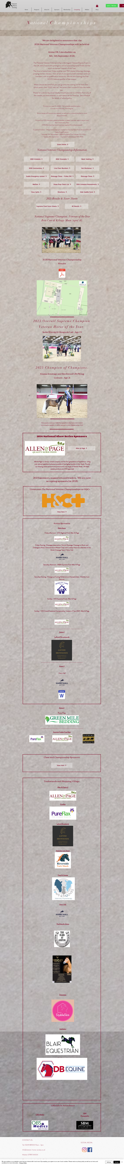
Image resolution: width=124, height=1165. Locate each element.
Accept (117, 1162)
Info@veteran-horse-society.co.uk (33, 1150)
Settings (109, 1162)
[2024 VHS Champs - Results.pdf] (62, 273)
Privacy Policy (23, 1163)
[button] (97, 5)
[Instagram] (84, 1149)
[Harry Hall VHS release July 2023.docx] (62, 695)
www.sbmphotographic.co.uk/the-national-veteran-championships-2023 (62, 425)
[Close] (122, 1162)
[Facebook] (89, 1149)
